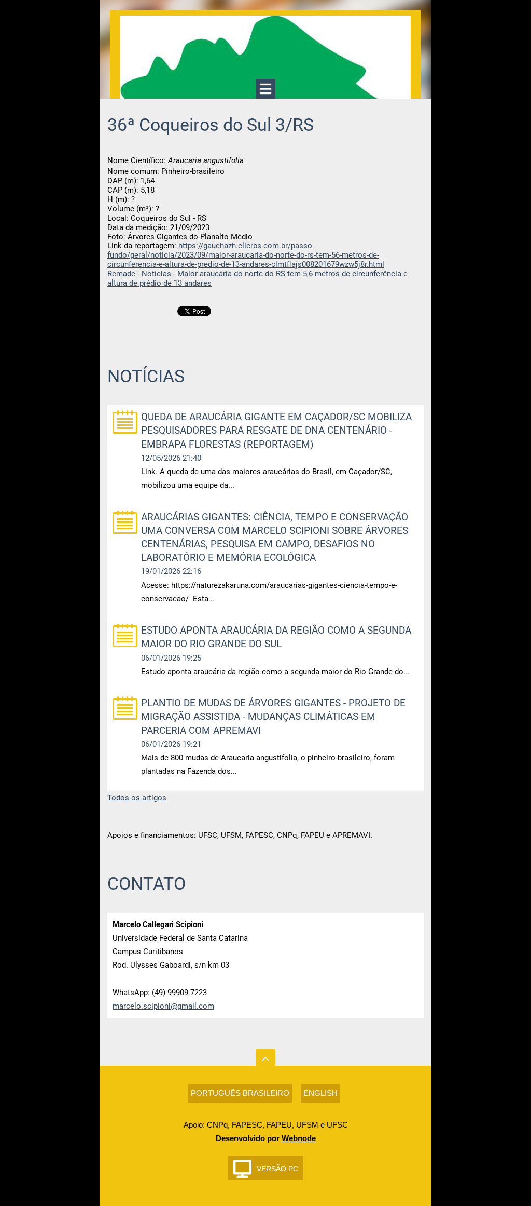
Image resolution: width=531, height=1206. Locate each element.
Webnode (299, 1138)
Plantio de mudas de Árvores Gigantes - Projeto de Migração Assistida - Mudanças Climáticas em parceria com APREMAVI (273, 716)
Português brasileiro (240, 1093)
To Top (265, 1059)
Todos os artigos (136, 797)
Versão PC (277, 1168)
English (320, 1093)
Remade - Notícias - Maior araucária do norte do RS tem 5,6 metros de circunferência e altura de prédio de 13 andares (257, 278)
